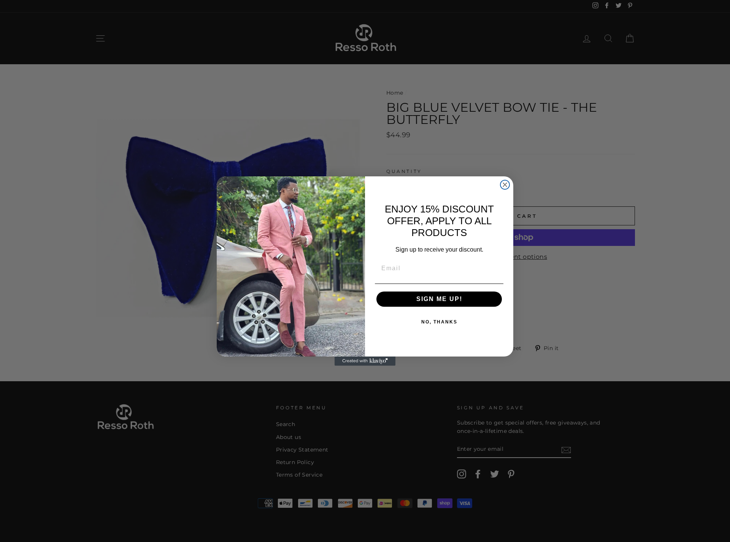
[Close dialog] (504, 184)
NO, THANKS (439, 322)
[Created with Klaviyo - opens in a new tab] (365, 361)
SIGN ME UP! (439, 299)
